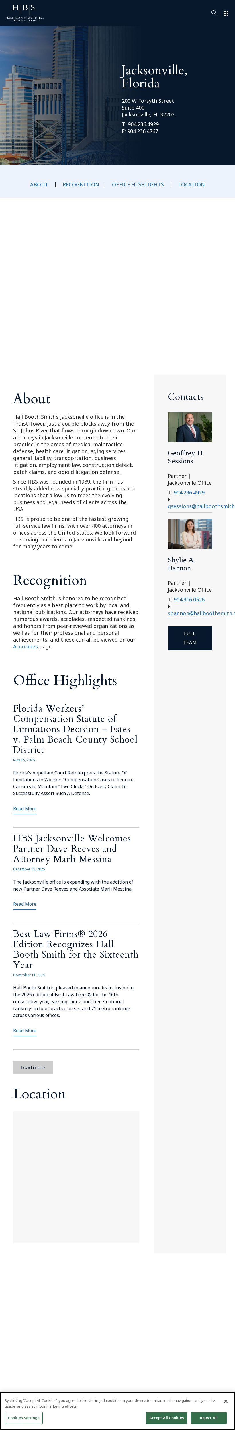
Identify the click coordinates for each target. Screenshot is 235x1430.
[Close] (226, 1401)
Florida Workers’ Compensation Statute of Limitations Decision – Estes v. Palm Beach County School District (75, 729)
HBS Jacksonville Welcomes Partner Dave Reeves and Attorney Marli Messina (72, 849)
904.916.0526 (189, 599)
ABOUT (39, 184)
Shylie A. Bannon (182, 564)
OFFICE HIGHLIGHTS (138, 184)
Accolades (25, 646)
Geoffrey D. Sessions (186, 457)
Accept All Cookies (166, 1417)
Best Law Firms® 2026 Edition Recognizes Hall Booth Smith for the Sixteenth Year (76, 949)
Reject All (209, 1417)
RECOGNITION (81, 184)
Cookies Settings (24, 1417)
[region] (117, 1411)
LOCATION (191, 184)
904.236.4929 (143, 124)
